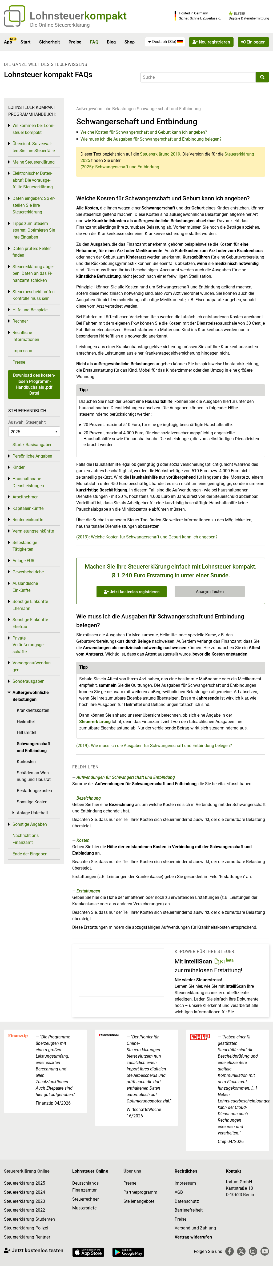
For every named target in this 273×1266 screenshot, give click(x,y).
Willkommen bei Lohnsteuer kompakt (33, 129)
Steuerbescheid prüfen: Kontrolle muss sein (34, 295)
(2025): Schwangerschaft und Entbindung (120, 166)
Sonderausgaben (29, 681)
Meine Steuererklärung (34, 162)
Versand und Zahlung (195, 1228)
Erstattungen (88, 891)
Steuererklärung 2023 (24, 1201)
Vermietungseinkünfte (33, 531)
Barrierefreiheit (189, 1210)
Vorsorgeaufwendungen (32, 666)
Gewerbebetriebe (28, 571)
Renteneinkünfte (28, 519)
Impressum (23, 350)
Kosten (83, 840)
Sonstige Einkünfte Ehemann (30, 605)
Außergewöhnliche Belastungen (106, 108)
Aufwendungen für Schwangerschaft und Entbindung (126, 777)
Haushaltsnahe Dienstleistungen (28, 482)
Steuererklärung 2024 (24, 1192)
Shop (130, 42)
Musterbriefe (84, 1208)
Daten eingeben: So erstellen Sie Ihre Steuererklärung (34, 205)
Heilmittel (26, 721)
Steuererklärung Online (27, 1171)
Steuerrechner (85, 1199)
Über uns (132, 1171)
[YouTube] (264, 1251)
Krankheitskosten (33, 710)
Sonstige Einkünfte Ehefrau (30, 623)
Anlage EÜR (23, 560)
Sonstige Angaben (30, 824)
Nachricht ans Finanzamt (26, 839)
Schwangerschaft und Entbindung (169, 108)
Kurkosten (26, 761)
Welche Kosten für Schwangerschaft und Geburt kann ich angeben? (144, 132)
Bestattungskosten (34, 790)
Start (25, 42)
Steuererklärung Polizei (26, 1228)
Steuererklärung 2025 (24, 1183)
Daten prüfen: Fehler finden (32, 252)
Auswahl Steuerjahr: (27, 422)
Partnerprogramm (140, 1192)
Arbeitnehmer (25, 496)
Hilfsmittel (26, 732)
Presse (19, 362)
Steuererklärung (95, 721)
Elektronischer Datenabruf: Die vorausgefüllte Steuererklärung (33, 180)
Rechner (20, 321)
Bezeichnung (89, 798)
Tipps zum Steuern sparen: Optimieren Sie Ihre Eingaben (34, 230)
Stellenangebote (138, 1201)
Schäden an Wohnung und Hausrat (34, 776)
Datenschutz (187, 1201)
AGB (179, 1192)
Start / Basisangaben (33, 444)
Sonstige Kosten (32, 801)
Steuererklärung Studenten (29, 1219)
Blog (111, 42)
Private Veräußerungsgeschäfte (29, 645)
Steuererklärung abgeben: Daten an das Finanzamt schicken (33, 273)
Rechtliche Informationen (26, 336)
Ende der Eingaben (30, 853)
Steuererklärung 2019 (160, 154)
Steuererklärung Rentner (27, 1237)
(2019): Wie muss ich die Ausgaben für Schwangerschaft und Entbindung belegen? (154, 745)
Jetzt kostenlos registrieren (134, 591)
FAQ (94, 42)
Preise (75, 42)
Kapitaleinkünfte (28, 508)
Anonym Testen (210, 591)
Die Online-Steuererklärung (60, 25)
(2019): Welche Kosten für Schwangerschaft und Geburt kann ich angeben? (147, 536)
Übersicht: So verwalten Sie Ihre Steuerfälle (34, 147)
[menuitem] (165, 41)
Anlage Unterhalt (32, 812)
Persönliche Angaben (32, 456)
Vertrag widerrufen (193, 1237)
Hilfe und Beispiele (30, 309)
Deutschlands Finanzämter (85, 1187)
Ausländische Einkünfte (25, 587)
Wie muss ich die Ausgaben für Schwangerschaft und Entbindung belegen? (151, 139)
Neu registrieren (214, 42)
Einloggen (256, 42)
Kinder (19, 467)
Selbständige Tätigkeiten (25, 546)
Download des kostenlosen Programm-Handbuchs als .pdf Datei (34, 384)
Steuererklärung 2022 (24, 1210)
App (8, 42)
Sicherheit (49, 42)
